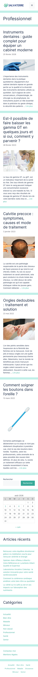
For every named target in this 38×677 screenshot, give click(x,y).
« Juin (18, 527)
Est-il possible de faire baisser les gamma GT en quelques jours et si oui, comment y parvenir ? (18, 129)
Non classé (8, 629)
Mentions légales (10, 654)
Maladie (6, 622)
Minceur (6, 625)
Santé (5, 636)
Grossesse (29, 669)
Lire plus (29, 106)
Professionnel (9, 632)
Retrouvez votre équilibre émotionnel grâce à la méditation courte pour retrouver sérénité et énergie (18, 554)
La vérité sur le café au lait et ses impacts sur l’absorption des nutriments (17, 587)
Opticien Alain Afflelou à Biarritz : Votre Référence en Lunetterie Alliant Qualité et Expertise (19, 563)
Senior (6, 640)
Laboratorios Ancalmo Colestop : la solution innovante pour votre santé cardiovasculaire (18, 572)
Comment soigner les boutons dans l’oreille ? (18, 389)
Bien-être (7, 618)
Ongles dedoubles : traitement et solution (19, 304)
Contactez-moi (9, 651)
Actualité (7, 614)
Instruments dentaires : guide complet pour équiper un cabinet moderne (18, 41)
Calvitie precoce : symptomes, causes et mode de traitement (18, 220)
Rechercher (8, 479)
